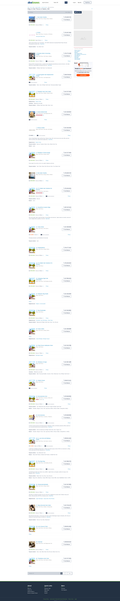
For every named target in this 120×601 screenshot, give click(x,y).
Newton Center (38, 101)
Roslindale (38, 320)
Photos (47, 24)
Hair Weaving (51, 281)
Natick (33, 7)
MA (30, 7)
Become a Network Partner (33, 593)
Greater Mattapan (39, 338)
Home (28, 7)
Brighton (37, 303)
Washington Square (39, 355)
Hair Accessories (44, 7)
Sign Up (79, 2)
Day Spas (45, 129)
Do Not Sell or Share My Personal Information (58, 599)
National (46, 591)
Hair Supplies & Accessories (80, 54)
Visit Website (67, 19)
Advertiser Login (47, 588)
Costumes (46, 397)
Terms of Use (70, 599)
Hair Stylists (46, 56)
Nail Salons (77, 56)
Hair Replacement (47, 77)
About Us (29, 588)
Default (69, 12)
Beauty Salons (46, 18)
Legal (76, 599)
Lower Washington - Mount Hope (46, 320)
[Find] (66, 2)
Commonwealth (42, 303)
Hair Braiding (46, 281)
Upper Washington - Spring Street (42, 498)
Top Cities (63, 588)
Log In (74, 2)
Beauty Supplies (38, 7)
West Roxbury (51, 498)
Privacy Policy (46, 599)
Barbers (51, 18)
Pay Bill (45, 593)
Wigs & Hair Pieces (39, 18)
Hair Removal (51, 441)
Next (70, 573)
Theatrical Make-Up (51, 416)
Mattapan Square (46, 338)
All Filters (31, 12)
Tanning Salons (50, 506)
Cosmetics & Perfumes (48, 34)
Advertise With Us (31, 591)
